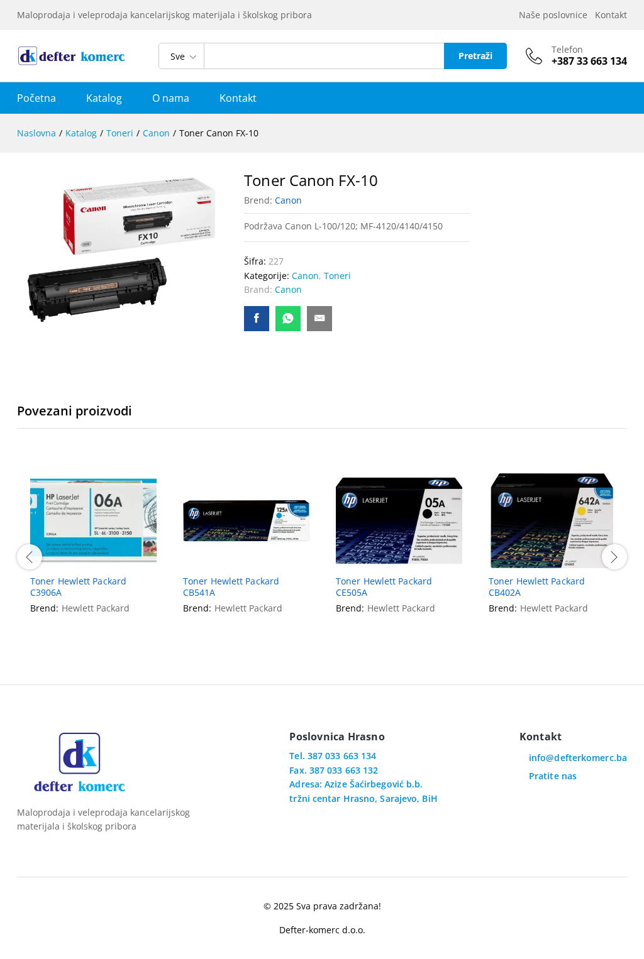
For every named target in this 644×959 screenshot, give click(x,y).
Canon (288, 200)
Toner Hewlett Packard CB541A (231, 587)
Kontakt (611, 15)
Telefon (567, 50)
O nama (170, 98)
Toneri (337, 276)
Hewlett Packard (96, 608)
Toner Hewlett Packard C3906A (78, 587)
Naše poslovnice (555, 15)
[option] (93, 555)
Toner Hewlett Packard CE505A (384, 587)
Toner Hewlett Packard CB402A (537, 587)
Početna (36, 98)
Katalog (104, 98)
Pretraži (475, 56)
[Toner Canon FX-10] (256, 318)
